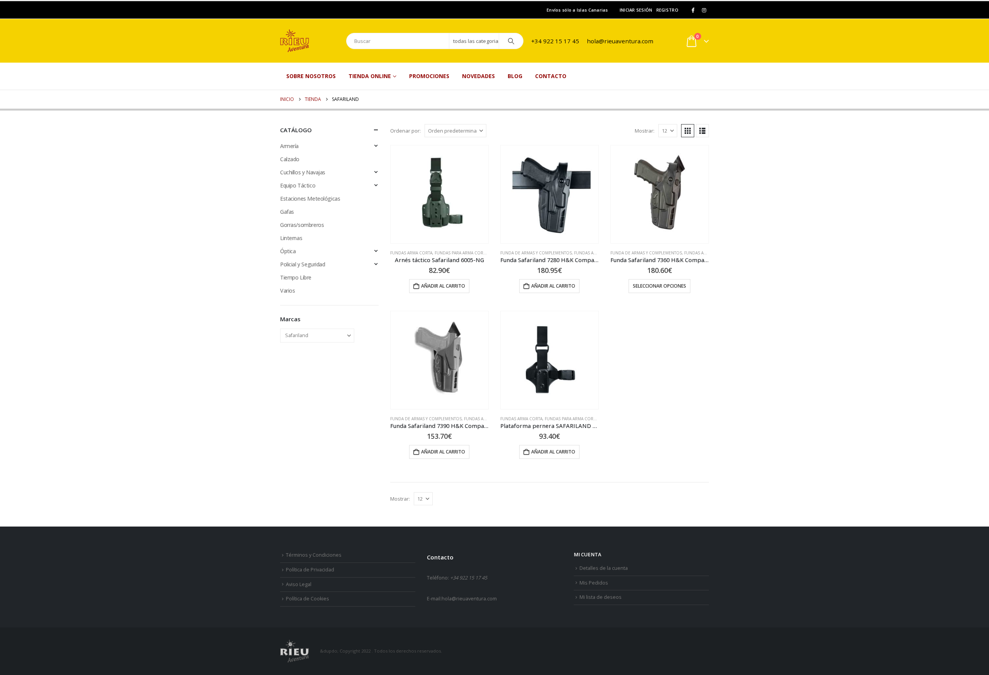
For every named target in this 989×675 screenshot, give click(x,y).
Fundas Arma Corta (411, 253)
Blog (515, 76)
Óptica (288, 251)
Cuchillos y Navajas (302, 172)
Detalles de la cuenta (603, 568)
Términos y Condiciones (314, 555)
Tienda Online (369, 76)
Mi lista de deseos (600, 597)
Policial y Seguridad (302, 264)
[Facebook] (693, 10)
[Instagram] (704, 10)
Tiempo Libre (295, 277)
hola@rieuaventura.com (620, 41)
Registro (667, 10)
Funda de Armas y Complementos (536, 253)
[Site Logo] (309, 40)
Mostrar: (644, 130)
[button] (687, 130)
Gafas (287, 211)
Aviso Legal (298, 584)
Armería (289, 146)
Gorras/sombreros (302, 224)
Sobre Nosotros (311, 76)
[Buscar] (511, 41)
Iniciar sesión (636, 10)
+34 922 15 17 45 (555, 41)
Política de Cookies (307, 598)
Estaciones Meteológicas (310, 198)
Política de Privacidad (310, 569)
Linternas (291, 238)
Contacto (550, 76)
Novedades (478, 76)
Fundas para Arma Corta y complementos (480, 253)
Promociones (429, 76)
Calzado (289, 159)
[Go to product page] (439, 194)
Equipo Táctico (297, 185)
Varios (287, 290)
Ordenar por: (405, 130)
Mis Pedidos (593, 583)
